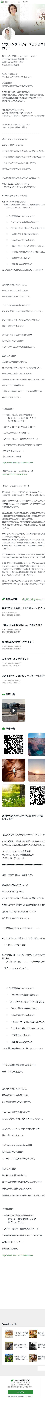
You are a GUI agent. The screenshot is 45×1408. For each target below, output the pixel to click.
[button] (20, 1392)
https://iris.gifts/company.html (14, 474)
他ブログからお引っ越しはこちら (19, 1396)
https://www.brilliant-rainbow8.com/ (17, 462)
